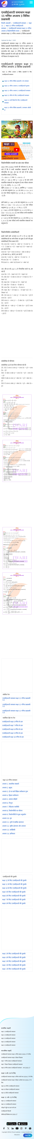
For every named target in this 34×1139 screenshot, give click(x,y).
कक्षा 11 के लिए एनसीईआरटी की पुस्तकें (14, 885)
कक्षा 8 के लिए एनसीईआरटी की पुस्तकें (13, 896)
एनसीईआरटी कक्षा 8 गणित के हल (12, 730)
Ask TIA (27, 1135)
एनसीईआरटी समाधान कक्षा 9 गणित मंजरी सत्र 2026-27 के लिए (17, 1077)
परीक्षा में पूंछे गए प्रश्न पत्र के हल (8, 1108)
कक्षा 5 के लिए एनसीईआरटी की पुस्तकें (13, 954)
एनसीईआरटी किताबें (6, 1111)
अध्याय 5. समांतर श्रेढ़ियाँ (9, 799)
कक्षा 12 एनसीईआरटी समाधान (8, 1104)
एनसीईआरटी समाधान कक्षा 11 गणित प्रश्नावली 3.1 (16, 699)
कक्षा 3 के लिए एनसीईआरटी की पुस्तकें (13, 962)
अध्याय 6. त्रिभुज (7, 803)
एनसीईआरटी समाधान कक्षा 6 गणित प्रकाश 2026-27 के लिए (16, 1054)
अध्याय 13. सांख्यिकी (8, 830)
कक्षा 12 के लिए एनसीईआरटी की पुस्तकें (14, 881)
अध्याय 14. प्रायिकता (8, 834)
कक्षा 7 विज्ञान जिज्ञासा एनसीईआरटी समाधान (12, 1065)
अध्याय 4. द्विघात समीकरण (10, 796)
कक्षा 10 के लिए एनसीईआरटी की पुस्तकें (14, 888)
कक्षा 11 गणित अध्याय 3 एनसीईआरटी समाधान (17, 91)
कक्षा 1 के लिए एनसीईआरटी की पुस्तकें (13, 969)
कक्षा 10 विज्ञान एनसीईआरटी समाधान (10, 1090)
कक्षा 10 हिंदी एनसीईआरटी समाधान (9, 1093)
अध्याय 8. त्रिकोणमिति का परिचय (12, 811)
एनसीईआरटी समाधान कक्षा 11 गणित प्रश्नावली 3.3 (16, 712)
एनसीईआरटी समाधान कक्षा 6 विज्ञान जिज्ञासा (12, 1058)
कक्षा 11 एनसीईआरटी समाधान (8, 1101)
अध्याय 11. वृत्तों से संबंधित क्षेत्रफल (13, 822)
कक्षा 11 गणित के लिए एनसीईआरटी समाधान (16, 95)
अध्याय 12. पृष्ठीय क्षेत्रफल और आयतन (14, 826)
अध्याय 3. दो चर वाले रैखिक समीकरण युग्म (15, 792)
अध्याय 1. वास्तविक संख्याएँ (10, 784)
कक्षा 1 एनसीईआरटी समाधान (8, 1032)
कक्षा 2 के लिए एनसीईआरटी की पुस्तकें (13, 965)
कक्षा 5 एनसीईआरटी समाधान (8, 1045)
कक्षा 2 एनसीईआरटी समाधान (8, 1035)
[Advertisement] (17, 337)
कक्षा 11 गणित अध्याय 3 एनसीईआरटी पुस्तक (16, 86)
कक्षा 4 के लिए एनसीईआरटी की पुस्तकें (13, 958)
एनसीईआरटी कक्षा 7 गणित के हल (12, 726)
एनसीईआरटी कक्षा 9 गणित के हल (12, 733)
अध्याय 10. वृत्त (7, 819)
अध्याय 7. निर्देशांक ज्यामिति (10, 807)
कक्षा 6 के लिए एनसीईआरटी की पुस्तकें (13, 904)
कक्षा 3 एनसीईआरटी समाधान (8, 1039)
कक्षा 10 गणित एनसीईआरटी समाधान (10, 1086)
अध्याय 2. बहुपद (7, 788)
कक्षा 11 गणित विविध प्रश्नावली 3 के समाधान (16, 81)
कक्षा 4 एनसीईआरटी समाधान (8, 1042)
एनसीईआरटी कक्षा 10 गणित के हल (13, 737)
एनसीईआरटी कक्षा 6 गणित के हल (12, 722)
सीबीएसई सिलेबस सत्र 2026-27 (9, 1115)
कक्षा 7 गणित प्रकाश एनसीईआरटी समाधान (11, 1061)
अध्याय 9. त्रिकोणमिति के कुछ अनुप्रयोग (14, 815)
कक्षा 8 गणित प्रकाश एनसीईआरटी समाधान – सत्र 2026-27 (15, 1068)
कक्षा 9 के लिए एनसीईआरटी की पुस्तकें (13, 892)
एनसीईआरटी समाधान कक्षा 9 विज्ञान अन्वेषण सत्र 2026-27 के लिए (16, 1081)
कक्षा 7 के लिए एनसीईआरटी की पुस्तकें (13, 900)
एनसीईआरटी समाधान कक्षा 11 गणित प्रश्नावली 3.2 (16, 705)
